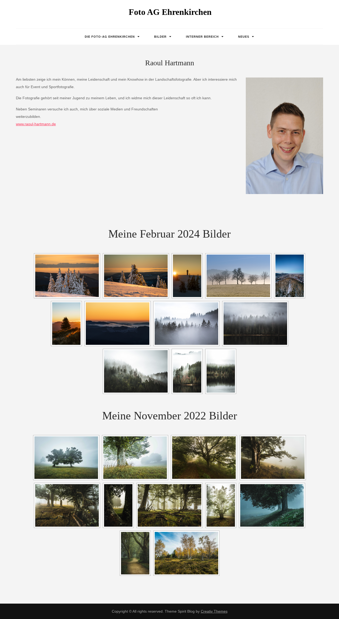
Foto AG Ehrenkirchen (170, 12)
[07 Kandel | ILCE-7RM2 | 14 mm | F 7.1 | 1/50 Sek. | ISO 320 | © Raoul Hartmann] (169, 505)
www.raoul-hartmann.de (36, 124)
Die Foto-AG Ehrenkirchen (110, 36)
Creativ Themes (214, 611)
